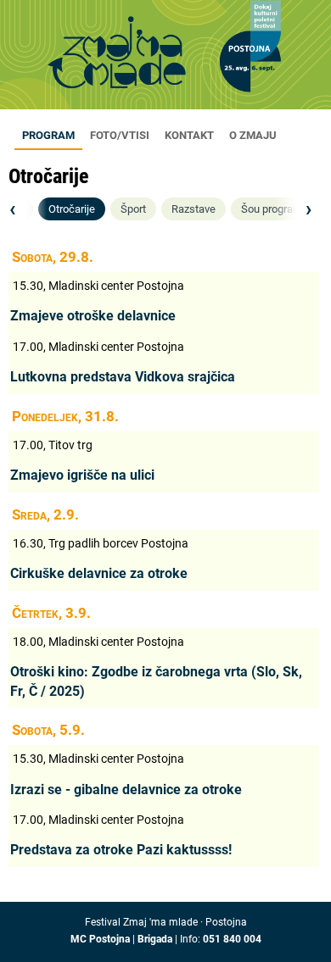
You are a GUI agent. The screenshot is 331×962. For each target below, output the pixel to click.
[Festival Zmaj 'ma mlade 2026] (165, 60)
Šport (133, 209)
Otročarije (71, 209)
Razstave (193, 209)
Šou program (271, 209)
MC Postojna (100, 939)
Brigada (154, 939)
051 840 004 (232, 939)
